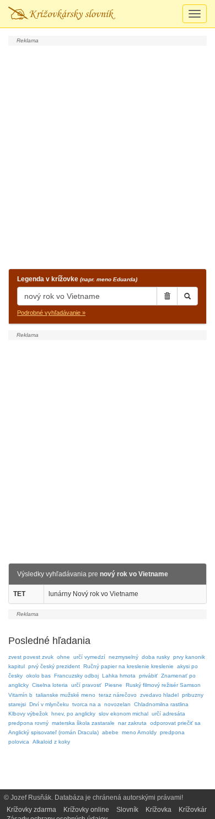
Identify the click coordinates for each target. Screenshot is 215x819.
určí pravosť (86, 685)
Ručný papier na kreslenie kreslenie (128, 666)
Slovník (127, 809)
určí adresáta (168, 714)
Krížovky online (86, 809)
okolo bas (38, 676)
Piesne (113, 685)
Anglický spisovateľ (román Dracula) (53, 732)
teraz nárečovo (118, 695)
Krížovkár (193, 809)
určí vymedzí (89, 657)
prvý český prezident (54, 666)
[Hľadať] (187, 296)
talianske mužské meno (65, 695)
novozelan (117, 704)
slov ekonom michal (123, 714)
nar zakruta (132, 723)
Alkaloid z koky (51, 742)
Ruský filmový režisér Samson (163, 685)
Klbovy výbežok (28, 714)
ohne (63, 657)
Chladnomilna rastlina (161, 704)
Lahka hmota (119, 676)
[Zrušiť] (167, 296)
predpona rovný (28, 723)
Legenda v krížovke (77, 279)
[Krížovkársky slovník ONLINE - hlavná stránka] (61, 14)
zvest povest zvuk (30, 657)
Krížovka (158, 809)
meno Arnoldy (139, 732)
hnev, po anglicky (73, 714)
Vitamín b (20, 695)
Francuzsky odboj (76, 676)
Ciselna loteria (50, 685)
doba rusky (156, 657)
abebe (110, 732)
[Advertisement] (107, 155)
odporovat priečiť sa (175, 723)
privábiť (148, 676)
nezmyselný (123, 657)
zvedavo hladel (159, 695)
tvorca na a (86, 704)
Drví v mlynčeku (49, 704)
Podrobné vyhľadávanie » (51, 312)
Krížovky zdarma (31, 809)
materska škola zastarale (83, 723)
